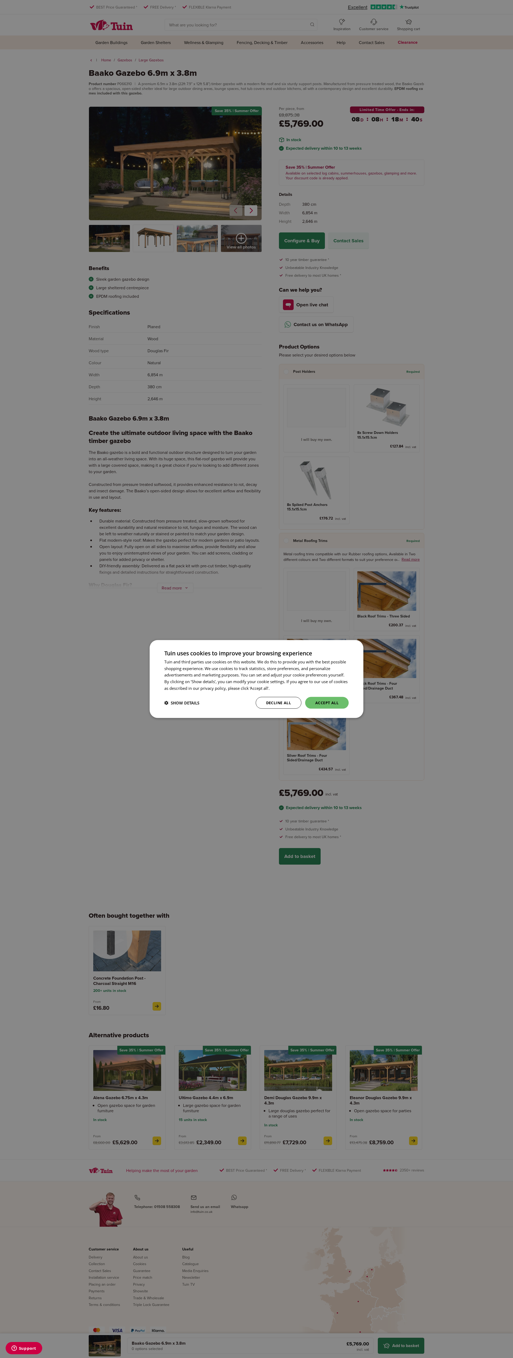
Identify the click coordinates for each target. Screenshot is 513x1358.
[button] (181, 703)
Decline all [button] (278, 702)
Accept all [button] (327, 702)
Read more (281, 688)
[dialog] (256, 679)
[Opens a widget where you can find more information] (23, 1348)
